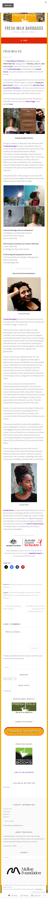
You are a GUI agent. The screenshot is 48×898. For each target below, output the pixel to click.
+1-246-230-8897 (8, 821)
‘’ (30, 101)
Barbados (13, 584)
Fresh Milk (21, 592)
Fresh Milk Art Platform (15, 61)
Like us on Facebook (24, 772)
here (11, 104)
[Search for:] (24, 667)
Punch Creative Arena (35, 524)
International (37, 584)
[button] (13, 195)
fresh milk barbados (24, 28)
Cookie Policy (38, 889)
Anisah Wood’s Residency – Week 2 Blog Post (12, 607)
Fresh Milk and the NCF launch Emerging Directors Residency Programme (35, 608)
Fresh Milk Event (30, 592)
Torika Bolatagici (14, 69)
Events (31, 584)
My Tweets (6, 787)
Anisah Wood (12, 592)
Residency (6, 587)
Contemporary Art (22, 584)
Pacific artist (30, 595)
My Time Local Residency (17, 595)
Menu (25, 40)
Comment (34, 648)
